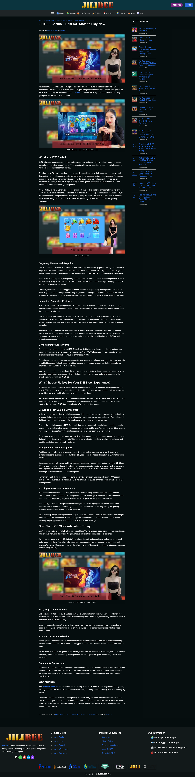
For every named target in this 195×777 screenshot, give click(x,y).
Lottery (122, 13)
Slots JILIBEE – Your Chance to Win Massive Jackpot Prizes (61, 20)
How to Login (58, 741)
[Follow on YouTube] (24, 757)
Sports (72, 13)
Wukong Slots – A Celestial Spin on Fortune (146, 109)
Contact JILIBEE (108, 753)
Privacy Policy (107, 741)
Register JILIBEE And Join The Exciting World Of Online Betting (147, 198)
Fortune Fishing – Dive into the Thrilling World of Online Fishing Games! (147, 50)
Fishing (98, 13)
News (142, 13)
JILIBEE (62, 30)
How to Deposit (59, 745)
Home (61, 13)
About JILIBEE (107, 749)
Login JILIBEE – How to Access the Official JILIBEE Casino (147, 185)
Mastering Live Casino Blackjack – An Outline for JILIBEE (146, 76)
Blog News (106, 737)
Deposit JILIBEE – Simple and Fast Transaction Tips (146, 174)
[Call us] (20, 757)
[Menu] (52, 13)
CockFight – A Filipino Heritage (145, 39)
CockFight (110, 13)
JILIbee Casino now (51, 687)
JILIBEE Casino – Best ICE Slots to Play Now (146, 121)
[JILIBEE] (97, 5)
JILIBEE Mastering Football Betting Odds (147, 99)
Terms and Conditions (110, 745)
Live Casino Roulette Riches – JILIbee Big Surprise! (147, 88)
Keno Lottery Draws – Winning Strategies (147, 29)
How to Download (60, 753)
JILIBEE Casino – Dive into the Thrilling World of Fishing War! (147, 63)
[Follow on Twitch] (32, 757)
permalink (109, 715)
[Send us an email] (16, 757)
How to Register (59, 737)
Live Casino (85, 13)
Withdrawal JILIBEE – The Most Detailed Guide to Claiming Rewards (147, 161)
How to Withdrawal (60, 749)
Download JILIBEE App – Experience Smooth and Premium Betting (147, 147)
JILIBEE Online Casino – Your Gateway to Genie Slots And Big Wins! (146, 134)
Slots (132, 13)
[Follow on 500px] (28, 757)
